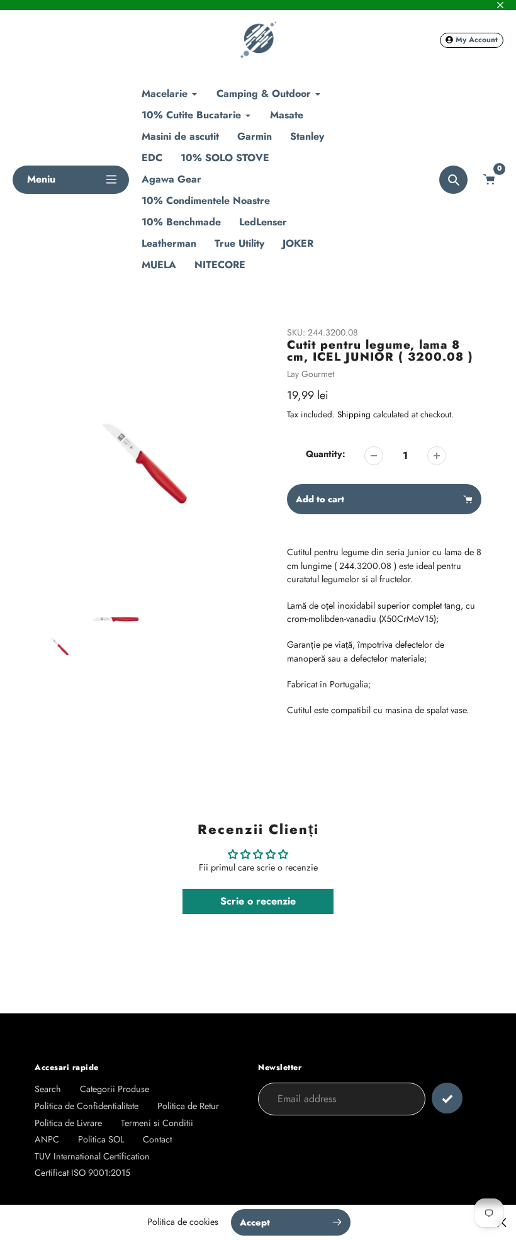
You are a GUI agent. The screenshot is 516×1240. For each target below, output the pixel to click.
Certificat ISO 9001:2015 (82, 1172)
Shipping (354, 414)
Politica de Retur (188, 1106)
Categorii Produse (114, 1089)
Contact (157, 1139)
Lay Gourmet (310, 374)
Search (48, 1089)
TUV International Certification (92, 1156)
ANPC (47, 1139)
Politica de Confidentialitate (86, 1106)
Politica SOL (101, 1139)
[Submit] (447, 1098)
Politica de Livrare (68, 1123)
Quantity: (325, 454)
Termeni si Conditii (157, 1123)
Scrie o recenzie (258, 901)
